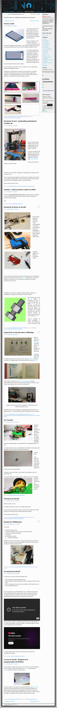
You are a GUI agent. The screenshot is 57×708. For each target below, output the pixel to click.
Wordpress (10, 705)
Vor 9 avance (8, 420)
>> (39, 14)
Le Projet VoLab (19, 11)
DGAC (35, 360)
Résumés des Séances (29, 11)
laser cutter (46, 46)
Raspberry (46, 58)
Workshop (32, 186)
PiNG (37, 357)
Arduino (10, 495)
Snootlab (6, 670)
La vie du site (11, 203)
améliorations (6, 117)
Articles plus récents (35, 20)
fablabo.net (31, 358)
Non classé (46, 51)
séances (16, 117)
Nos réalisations (39, 11)
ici (39, 320)
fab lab (10, 415)
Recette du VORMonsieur (13, 522)
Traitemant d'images (48, 62)
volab (19, 117)
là (4, 324)
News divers (16, 116)
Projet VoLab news (17, 517)
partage (19, 415)
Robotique (23, 495)
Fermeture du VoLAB (11, 499)
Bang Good (23, 277)
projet (28, 415)
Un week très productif (12, 571)
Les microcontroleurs (48, 48)
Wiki (45, 11)
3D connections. (34, 159)
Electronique (46, 40)
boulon (37, 315)
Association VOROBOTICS (9, 11)
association (6, 518)
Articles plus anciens (9, 20)
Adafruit (25, 668)
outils (20, 186)
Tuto (44, 64)
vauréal (19, 518)
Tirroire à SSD (9, 24)
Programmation (24, 415)
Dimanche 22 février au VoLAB (15, 207)
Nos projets (46, 53)
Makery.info (36, 342)
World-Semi (36, 687)
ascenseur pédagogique (24, 381)
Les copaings (16, 566)
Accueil (5, 14)
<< (31, 14)
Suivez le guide (45, 35)
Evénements (46, 42)
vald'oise (16, 518)
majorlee (15, 25)
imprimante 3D (11, 116)
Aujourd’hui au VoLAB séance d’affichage (19, 332)
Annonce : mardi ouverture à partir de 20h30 (20, 190)
